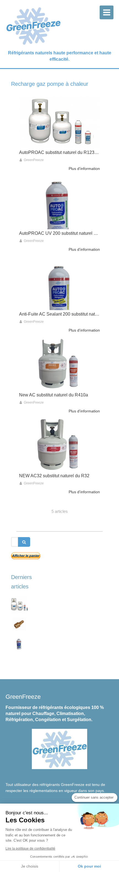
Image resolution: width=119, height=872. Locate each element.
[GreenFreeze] (33, 44)
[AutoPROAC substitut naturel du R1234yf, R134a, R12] (59, 122)
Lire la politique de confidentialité (30, 848)
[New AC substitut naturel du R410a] (59, 364)
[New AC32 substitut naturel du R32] (59, 445)
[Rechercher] (24, 542)
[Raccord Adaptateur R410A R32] (19, 624)
